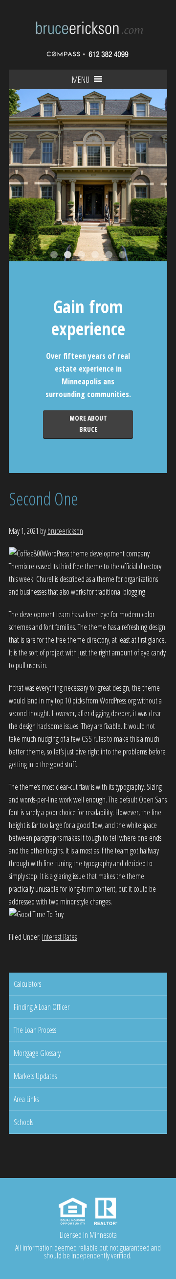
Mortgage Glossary (37, 1053)
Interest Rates (59, 936)
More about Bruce (88, 423)
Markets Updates (35, 1076)
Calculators (27, 983)
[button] (80, 79)
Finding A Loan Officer (41, 1007)
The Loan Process (35, 1030)
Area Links (26, 1099)
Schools (23, 1122)
